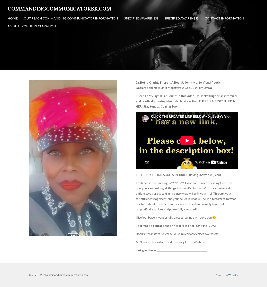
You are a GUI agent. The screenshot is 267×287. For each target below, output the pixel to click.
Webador (233, 275)
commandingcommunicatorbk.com (59, 8)
